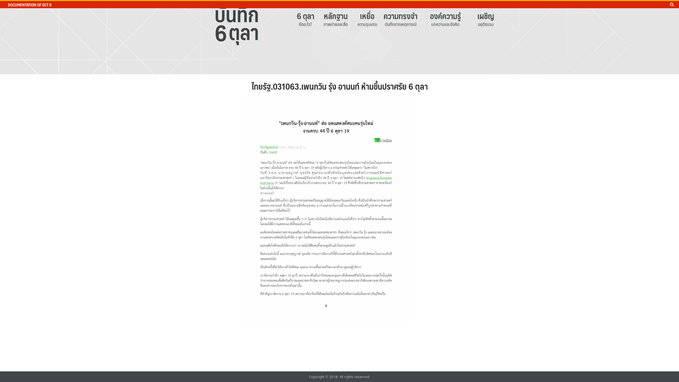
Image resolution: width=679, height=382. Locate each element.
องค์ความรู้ (445, 16)
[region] (339, 37)
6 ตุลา (305, 16)
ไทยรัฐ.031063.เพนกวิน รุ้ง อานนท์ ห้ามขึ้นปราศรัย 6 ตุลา (339, 86)
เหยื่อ (367, 16)
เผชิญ (485, 16)
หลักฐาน (336, 16)
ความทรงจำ (400, 16)
